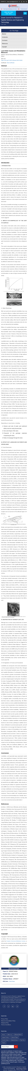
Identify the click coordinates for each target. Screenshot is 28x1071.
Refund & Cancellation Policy (8, 1021)
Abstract (4, 34)
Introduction (5, 37)
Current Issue (5, 1040)
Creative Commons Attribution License (15, 941)
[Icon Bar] (25, 13)
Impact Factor (5, 1037)
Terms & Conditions (6, 1024)
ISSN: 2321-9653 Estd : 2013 (8, 13)
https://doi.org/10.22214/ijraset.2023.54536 (11, 60)
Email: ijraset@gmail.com (12, 1)
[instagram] (26, 2)
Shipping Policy (5, 1023)
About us (9, 1034)
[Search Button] (16, 1046)
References (5, 43)
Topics (3, 1042)
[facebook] (19, 2)
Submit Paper (14, 1037)
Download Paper (14, 968)
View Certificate (10, 62)
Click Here (12, 981)
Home (2, 24)
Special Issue (14, 1040)
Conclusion (4, 40)
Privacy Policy (4, 1019)
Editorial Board (18, 1034)
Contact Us (3, 1)
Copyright (4, 46)
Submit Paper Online (21, 1069)
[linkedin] (24, 2)
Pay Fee (22, 1040)
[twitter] (22, 2)
